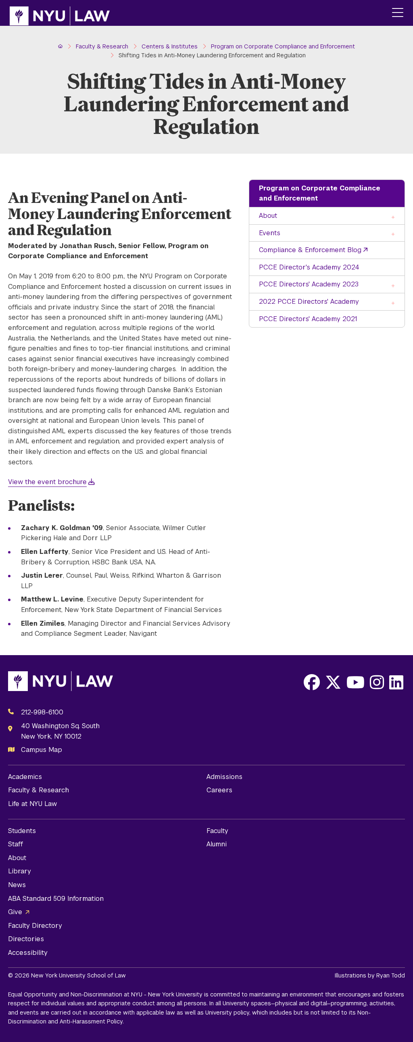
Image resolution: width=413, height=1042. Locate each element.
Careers (219, 790)
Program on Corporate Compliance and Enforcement (319, 193)
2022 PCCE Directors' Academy (309, 301)
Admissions (224, 777)
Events (269, 233)
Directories (26, 939)
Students (22, 831)
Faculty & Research (38, 790)
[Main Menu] (397, 13)
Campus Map (41, 749)
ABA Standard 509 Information (56, 898)
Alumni (216, 844)
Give (15, 912)
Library (19, 871)
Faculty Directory (35, 925)
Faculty (217, 831)
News (17, 885)
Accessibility (28, 952)
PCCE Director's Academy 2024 (309, 267)
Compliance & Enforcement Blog (310, 250)
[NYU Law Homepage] (60, 12)
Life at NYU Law (32, 804)
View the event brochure (47, 482)
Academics (25, 777)
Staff (15, 844)
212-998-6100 (42, 712)
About (268, 215)
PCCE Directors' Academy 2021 (308, 319)
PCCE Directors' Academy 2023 (309, 284)
